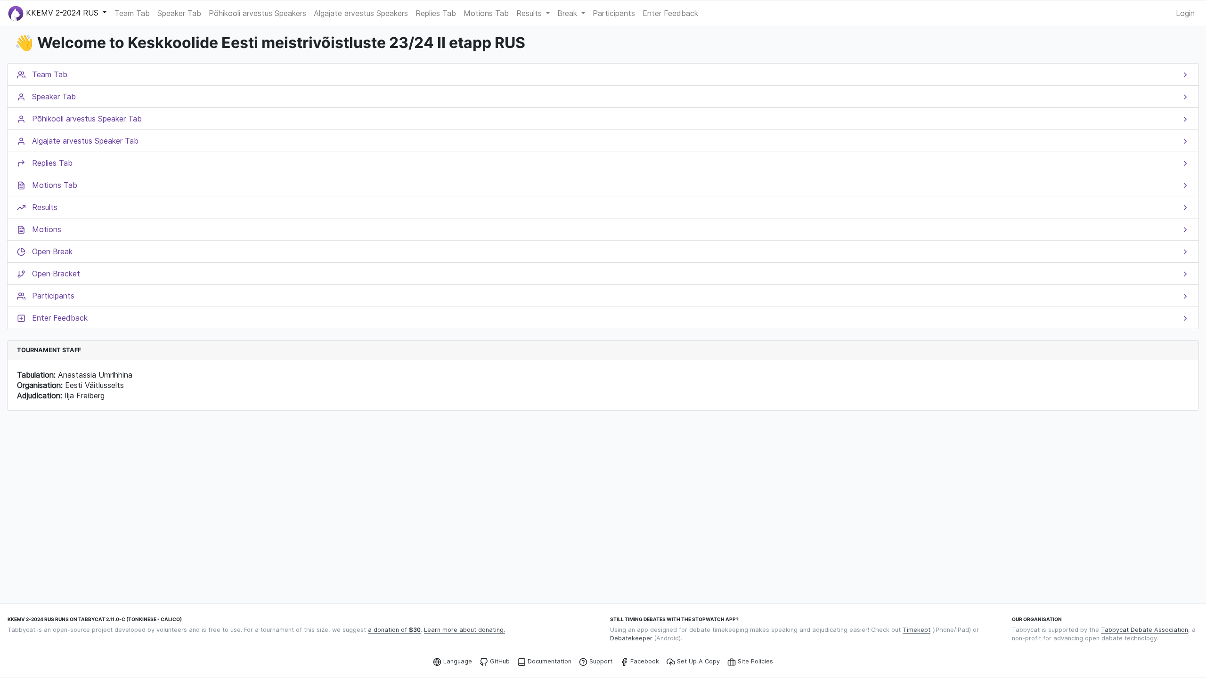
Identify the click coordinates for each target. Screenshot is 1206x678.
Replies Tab (436, 13)
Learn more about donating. (464, 629)
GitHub (500, 661)
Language (457, 661)
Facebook (644, 661)
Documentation (549, 661)
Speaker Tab (179, 13)
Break (568, 13)
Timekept (916, 629)
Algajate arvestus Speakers (361, 13)
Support (600, 661)
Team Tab (132, 13)
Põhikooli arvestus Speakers (257, 13)
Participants (614, 13)
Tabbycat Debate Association (1144, 629)
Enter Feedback (670, 13)
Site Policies (755, 661)
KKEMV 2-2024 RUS (62, 12)
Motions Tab (486, 13)
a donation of (394, 629)
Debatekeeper (631, 638)
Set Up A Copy (698, 661)
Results (530, 13)
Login (1185, 13)
